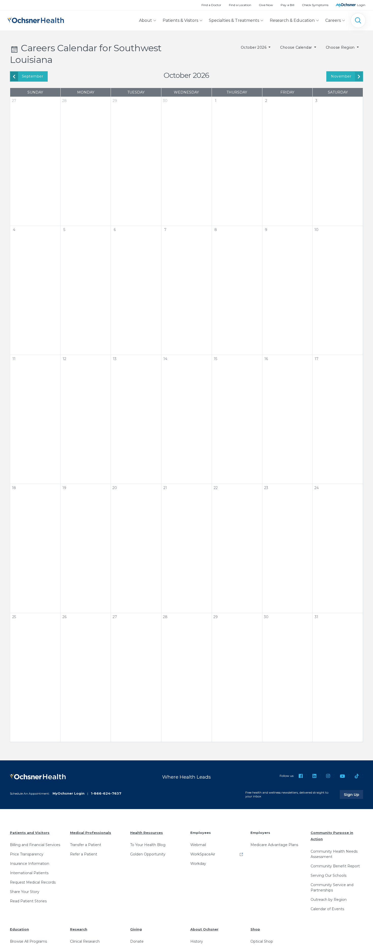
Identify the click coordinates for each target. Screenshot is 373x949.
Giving (136, 929)
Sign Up (353, 794)
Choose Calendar (296, 47)
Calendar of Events (327, 909)
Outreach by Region (329, 899)
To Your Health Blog (147, 845)
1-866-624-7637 (106, 793)
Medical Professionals (90, 833)
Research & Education (292, 20)
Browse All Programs (28, 941)
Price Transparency (26, 854)
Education (19, 929)
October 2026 (254, 47)
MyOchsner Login (68, 793)
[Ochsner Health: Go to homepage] (36, 19)
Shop (255, 929)
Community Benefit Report (335, 866)
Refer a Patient (83, 854)
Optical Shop (261, 941)
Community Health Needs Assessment (334, 854)
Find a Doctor (211, 5)
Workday (198, 863)
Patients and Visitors (29, 833)
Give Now (266, 5)
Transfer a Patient (85, 845)
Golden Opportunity (147, 854)
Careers (333, 20)
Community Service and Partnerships (332, 887)
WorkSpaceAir (202, 854)
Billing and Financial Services (35, 845)
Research (78, 929)
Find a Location (240, 5)
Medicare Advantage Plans (274, 845)
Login (361, 5)
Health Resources (146, 833)
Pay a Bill (287, 5)
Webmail (198, 845)
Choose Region (341, 47)
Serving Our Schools (328, 875)
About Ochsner (204, 929)
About (145, 20)
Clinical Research (85, 941)
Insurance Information (29, 863)
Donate (137, 941)
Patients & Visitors (180, 20)
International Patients (29, 873)
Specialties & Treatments (234, 20)
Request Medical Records (33, 882)
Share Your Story (24, 891)
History (196, 941)
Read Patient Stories (28, 901)
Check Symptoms (315, 5)
